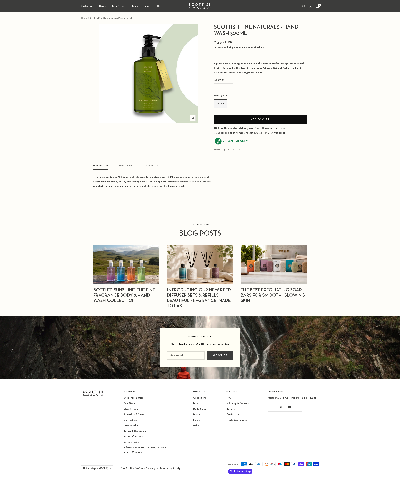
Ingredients (126, 166)
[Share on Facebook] (224, 150)
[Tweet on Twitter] (233, 150)
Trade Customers (236, 420)
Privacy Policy (131, 425)
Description (100, 166)
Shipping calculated (239, 47)
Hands (102, 6)
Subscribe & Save (134, 414)
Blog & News (131, 409)
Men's (134, 6)
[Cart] (317, 6)
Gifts (157, 6)
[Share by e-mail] (239, 150)
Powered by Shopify (170, 468)
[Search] (303, 6)
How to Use (152, 166)
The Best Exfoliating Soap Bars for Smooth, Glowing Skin (273, 295)
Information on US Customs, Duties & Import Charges (145, 449)
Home (146, 6)
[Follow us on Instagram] (281, 407)
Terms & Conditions (135, 431)
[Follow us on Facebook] (272, 407)
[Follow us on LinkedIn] (298, 407)
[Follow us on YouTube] (289, 407)
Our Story (129, 403)
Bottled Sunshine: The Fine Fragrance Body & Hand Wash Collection (124, 295)
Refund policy (131, 442)
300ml (221, 103)
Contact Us (130, 420)
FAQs (229, 397)
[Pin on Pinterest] (228, 150)
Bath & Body (118, 6)
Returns (230, 409)
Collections (87, 6)
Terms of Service (133, 436)
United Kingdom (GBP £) (95, 468)
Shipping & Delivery (237, 403)
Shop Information (134, 397)
